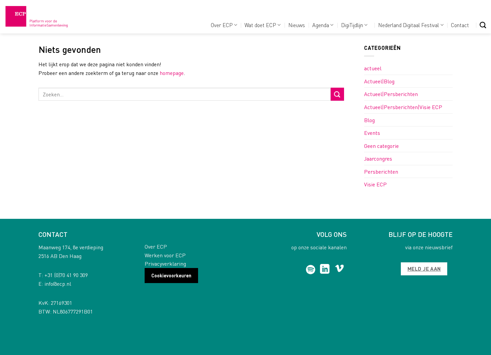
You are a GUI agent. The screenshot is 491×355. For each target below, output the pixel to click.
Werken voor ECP (165, 255)
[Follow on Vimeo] (339, 269)
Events (372, 132)
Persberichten (381, 171)
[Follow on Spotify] (311, 269)
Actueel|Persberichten (391, 93)
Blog (369, 119)
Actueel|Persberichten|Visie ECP (403, 106)
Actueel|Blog (379, 81)
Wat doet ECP (260, 24)
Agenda (320, 24)
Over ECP (222, 24)
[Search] (483, 25)
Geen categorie (381, 145)
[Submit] (337, 94)
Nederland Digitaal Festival (408, 24)
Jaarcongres (378, 158)
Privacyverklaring (165, 263)
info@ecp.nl (57, 283)
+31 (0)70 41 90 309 (66, 274)
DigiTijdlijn (352, 24)
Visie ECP (375, 184)
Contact (460, 24)
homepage (172, 72)
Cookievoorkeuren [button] (171, 275)
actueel (372, 68)
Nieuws (296, 24)
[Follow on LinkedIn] (325, 269)
